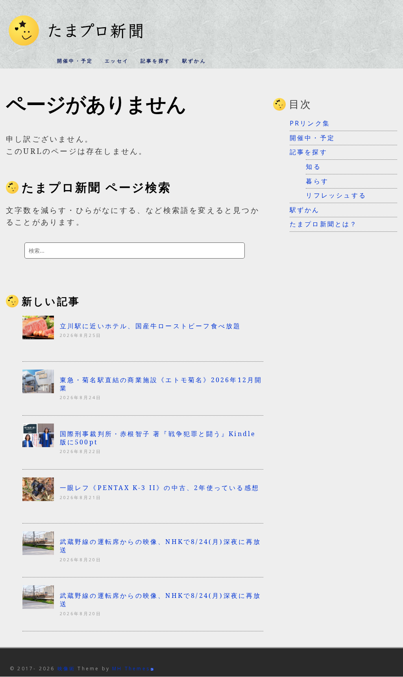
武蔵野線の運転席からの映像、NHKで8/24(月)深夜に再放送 (160, 545)
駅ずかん (194, 60)
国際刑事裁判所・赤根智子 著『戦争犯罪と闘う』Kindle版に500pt (158, 437)
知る (313, 166)
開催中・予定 (75, 60)
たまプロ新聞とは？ (324, 224)
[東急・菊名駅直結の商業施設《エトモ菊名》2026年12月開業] (38, 390)
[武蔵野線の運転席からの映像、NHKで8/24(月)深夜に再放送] (38, 552)
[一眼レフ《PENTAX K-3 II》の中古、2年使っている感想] (38, 498)
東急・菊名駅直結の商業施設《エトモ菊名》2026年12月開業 (161, 383)
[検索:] (134, 250)
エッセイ (117, 60)
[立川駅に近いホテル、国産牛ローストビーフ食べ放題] (38, 336)
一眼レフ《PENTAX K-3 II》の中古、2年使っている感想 (159, 487)
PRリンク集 (310, 123)
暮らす (317, 181)
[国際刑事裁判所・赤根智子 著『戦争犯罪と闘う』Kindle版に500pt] (38, 444)
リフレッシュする (336, 195)
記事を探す (155, 60)
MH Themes (131, 668)
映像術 (66, 668)
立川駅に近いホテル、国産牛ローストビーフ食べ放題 (150, 326)
